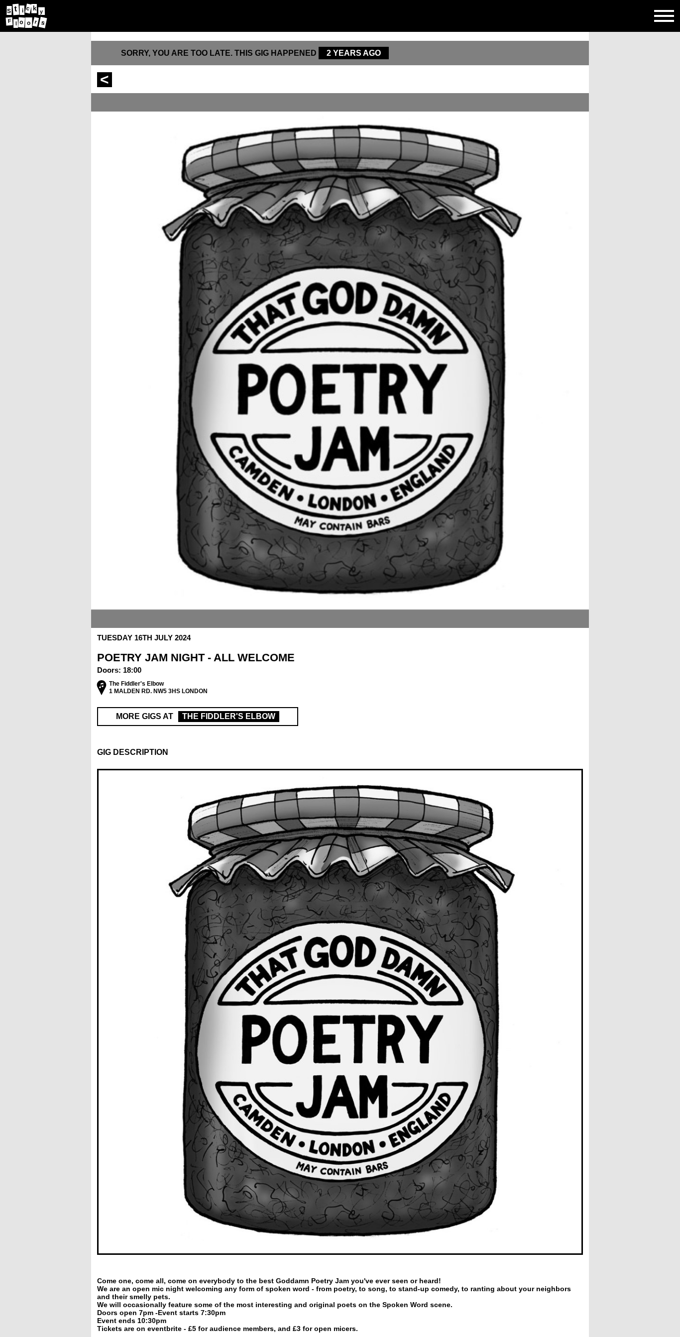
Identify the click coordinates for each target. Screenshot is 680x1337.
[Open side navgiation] (664, 16)
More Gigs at (195, 716)
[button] (340, 752)
